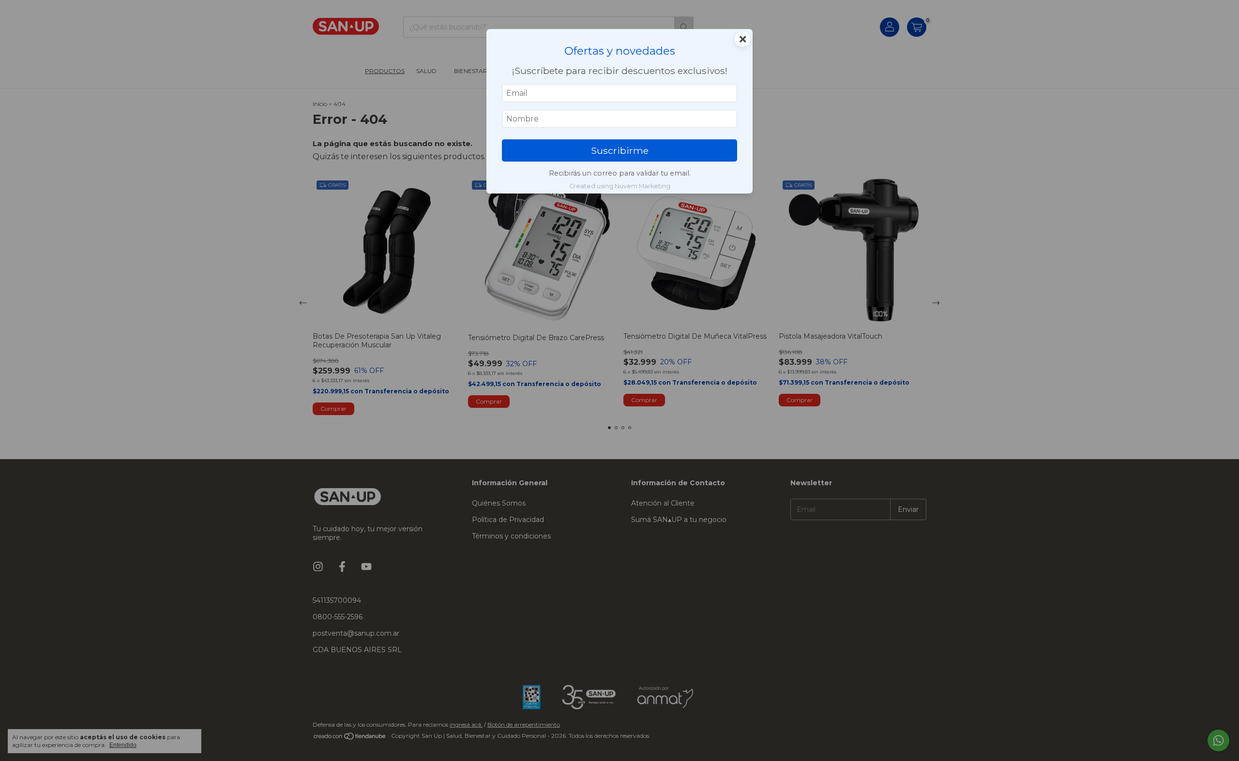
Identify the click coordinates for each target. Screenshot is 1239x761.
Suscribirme (620, 150)
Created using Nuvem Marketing (619, 186)
